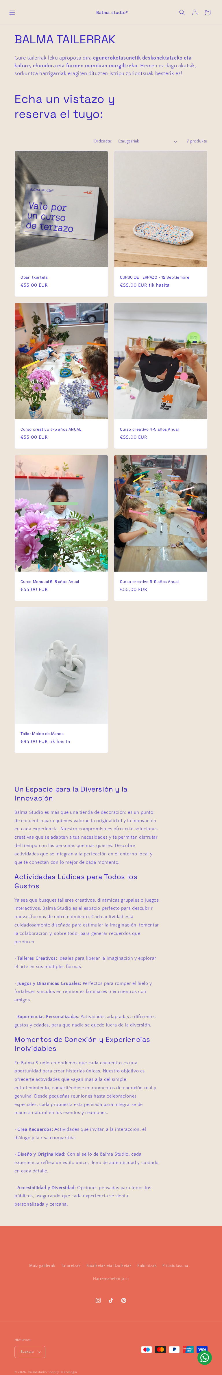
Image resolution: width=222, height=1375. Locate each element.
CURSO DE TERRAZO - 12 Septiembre (154, 277)
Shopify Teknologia (62, 1372)
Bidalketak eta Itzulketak (109, 1265)
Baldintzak (147, 1265)
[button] (12, 12)
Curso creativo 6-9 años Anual (149, 581)
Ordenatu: (103, 141)
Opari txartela (34, 277)
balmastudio (37, 1372)
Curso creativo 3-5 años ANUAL (51, 429)
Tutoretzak (71, 1265)
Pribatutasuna (175, 1265)
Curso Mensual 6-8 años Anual (50, 581)
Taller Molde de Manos (42, 733)
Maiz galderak (42, 1265)
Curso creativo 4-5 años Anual (149, 429)
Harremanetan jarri (111, 1278)
